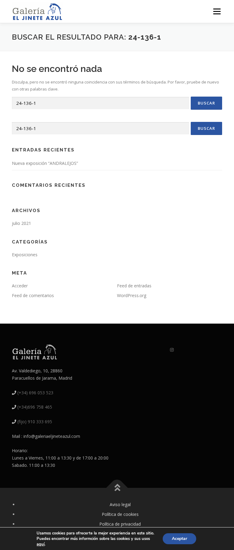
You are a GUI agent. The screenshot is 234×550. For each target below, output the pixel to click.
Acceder (20, 286)
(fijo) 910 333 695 (34, 421)
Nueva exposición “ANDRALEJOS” (45, 163)
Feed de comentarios (33, 295)
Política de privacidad (120, 524)
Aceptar (179, 538)
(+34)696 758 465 (34, 407)
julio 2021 (21, 223)
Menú (216, 11)
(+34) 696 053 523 (35, 393)
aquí (40, 544)
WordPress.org (131, 295)
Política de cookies (120, 514)
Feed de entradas (134, 286)
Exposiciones (24, 254)
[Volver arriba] (117, 488)
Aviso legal (120, 504)
